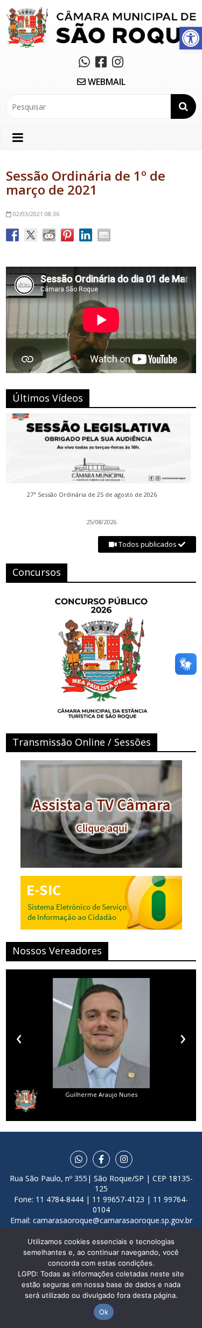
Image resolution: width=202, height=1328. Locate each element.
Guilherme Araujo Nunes (101, 1094)
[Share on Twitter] (30, 235)
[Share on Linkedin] (85, 235)
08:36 (36, 214)
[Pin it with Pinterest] (67, 235)
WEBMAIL (106, 82)
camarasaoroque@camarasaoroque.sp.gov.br (112, 1220)
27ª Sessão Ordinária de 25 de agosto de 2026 (92, 494)
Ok (104, 1312)
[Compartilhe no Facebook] (12, 235)
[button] (190, 38)
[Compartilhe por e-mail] (103, 235)
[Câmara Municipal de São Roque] (101, 11)
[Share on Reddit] (49, 235)
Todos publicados (147, 544)
